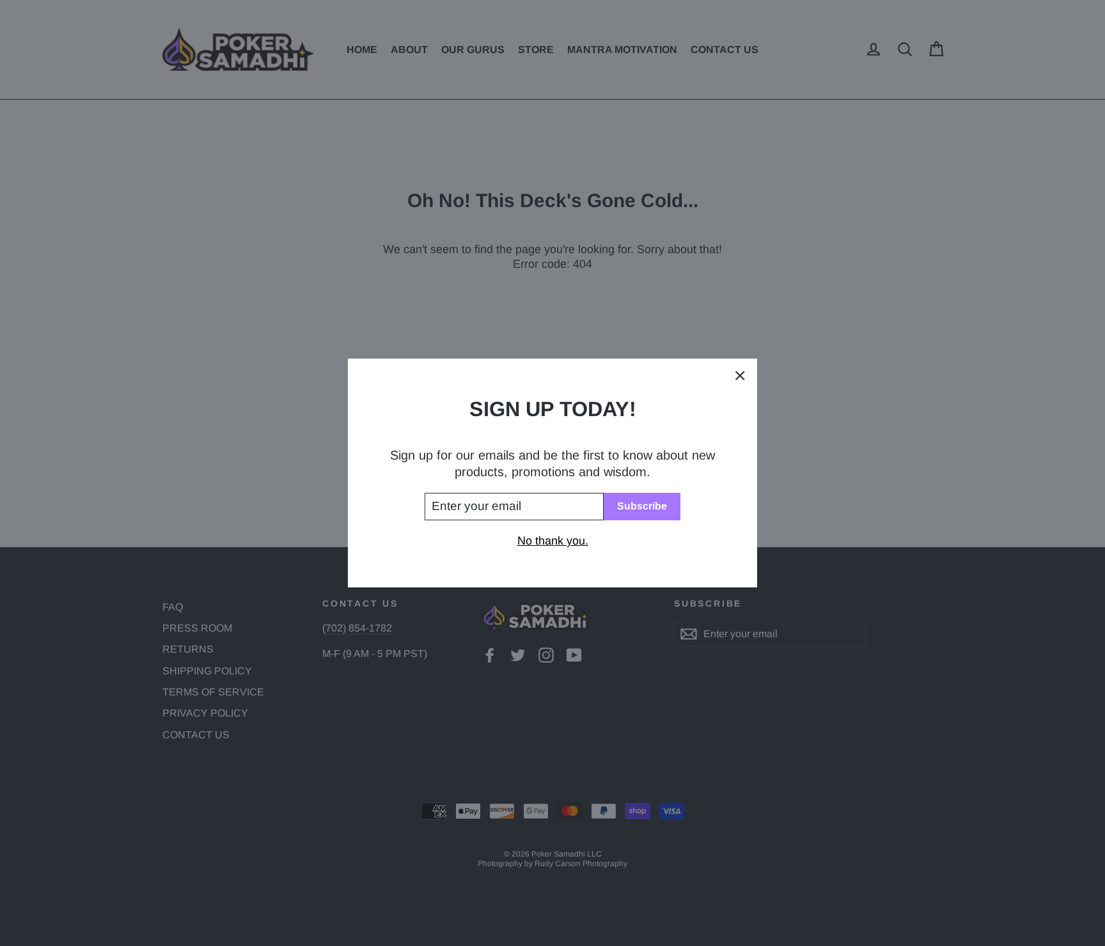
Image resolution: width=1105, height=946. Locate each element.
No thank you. (552, 540)
